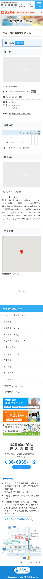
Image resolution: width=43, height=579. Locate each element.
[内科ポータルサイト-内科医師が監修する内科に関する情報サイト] (21, 435)
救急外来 (8, 321)
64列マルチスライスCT (14, 385)
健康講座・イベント (13, 328)
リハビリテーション (13, 353)
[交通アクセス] (30, 6)
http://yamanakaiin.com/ (20, 113)
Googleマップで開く (11, 273)
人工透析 (8, 360)
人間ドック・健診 (11, 334)
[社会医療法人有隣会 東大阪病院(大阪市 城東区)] (9, 7)
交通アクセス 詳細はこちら (17, 518)
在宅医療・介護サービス (14, 340)
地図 (33, 91)
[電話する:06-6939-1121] (22, 6)
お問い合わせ (21, 466)
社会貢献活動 (10, 379)
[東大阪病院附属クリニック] (21, 409)
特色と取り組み (10, 308)
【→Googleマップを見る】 (30, 562)
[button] (21, 570)
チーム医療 (8, 372)
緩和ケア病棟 (10, 347)
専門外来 (8, 366)
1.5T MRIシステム (12, 392)
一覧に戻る (22, 291)
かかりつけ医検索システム (15, 315)
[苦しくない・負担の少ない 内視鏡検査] (21, 422)
